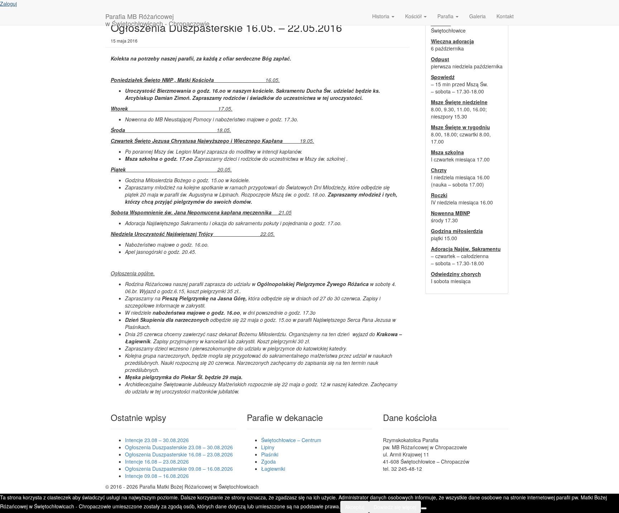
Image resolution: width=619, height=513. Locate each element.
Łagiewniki (273, 468)
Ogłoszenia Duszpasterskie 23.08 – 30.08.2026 (179, 447)
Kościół (414, 16)
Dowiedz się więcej (395, 506)
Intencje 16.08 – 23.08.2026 (157, 461)
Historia (381, 16)
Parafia (446, 16)
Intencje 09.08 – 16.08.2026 (157, 475)
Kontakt (505, 16)
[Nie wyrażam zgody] (424, 508)
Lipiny (267, 447)
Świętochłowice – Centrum (291, 440)
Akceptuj (354, 506)
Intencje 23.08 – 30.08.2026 (157, 440)
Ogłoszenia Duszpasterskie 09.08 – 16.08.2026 (179, 468)
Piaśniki (269, 454)
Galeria (477, 16)
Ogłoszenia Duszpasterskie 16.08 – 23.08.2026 (179, 454)
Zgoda (268, 461)
